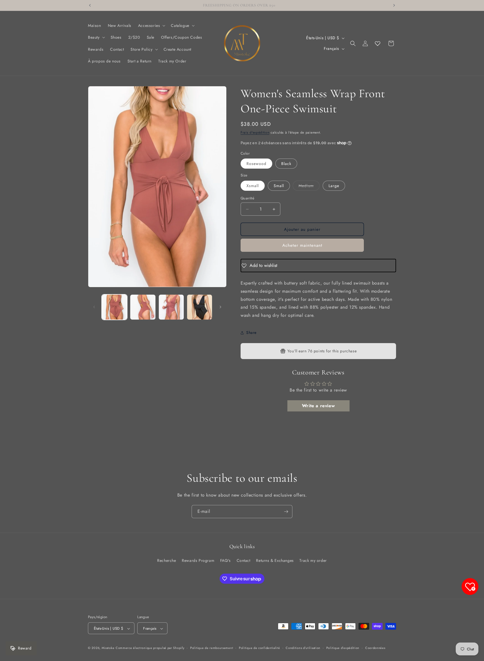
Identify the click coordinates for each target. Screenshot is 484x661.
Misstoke (108, 648)
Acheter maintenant (302, 245)
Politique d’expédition (342, 648)
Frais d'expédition (255, 132)
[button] (151, 25)
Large (334, 185)
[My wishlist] (377, 43)
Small (279, 185)
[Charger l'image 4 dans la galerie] (199, 307)
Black (286, 163)
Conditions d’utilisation (303, 648)
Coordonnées (375, 648)
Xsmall (252, 185)
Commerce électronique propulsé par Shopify (150, 648)
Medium (309, 187)
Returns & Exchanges (275, 560)
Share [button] (251, 332)
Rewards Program (198, 560)
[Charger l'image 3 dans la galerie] (171, 307)
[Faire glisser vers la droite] (220, 307)
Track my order (313, 560)
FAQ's (225, 560)
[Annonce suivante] (394, 5)
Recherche (166, 560)
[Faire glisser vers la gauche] (94, 307)
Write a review (318, 405)
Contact (243, 560)
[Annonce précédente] (90, 5)
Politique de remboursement (211, 648)
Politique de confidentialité (259, 648)
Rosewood (256, 163)
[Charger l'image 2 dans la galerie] (142, 307)
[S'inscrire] (286, 511)
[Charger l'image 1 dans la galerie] (114, 307)
